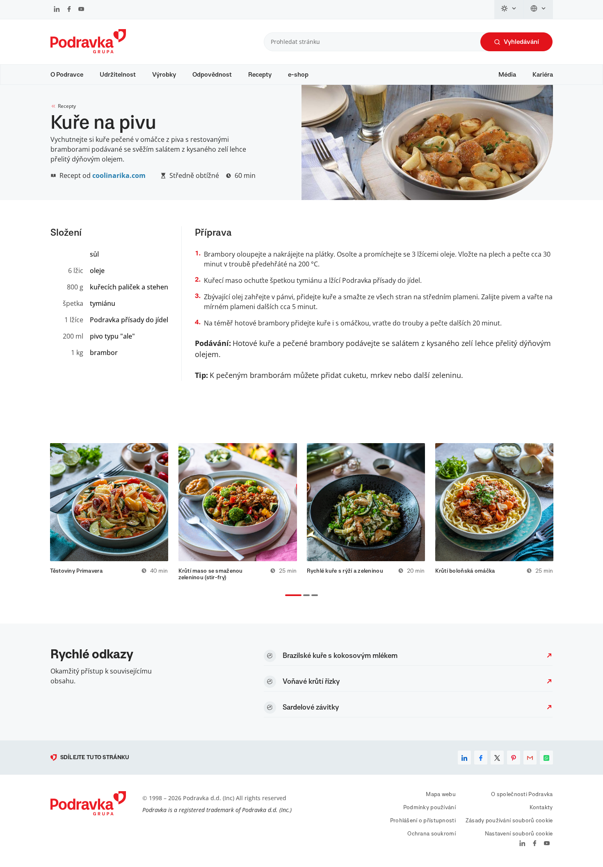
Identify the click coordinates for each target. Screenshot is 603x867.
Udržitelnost (118, 74)
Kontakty (541, 807)
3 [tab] (313, 596)
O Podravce (66, 74)
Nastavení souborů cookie (519, 834)
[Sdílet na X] (497, 758)
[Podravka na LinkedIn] (57, 10)
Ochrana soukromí (431, 834)
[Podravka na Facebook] (69, 10)
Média (507, 74)
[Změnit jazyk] (538, 9)
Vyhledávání (521, 42)
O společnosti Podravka (522, 794)
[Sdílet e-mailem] (530, 758)
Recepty (260, 74)
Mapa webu (441, 794)
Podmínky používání (429, 807)
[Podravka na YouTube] (81, 10)
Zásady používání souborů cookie (509, 821)
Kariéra (542, 74)
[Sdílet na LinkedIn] (464, 758)
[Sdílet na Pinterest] (513, 758)
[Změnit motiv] (509, 9)
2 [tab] (304, 596)
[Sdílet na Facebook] (480, 758)
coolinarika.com (119, 175)
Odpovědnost (212, 74)
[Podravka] (88, 51)
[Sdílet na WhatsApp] (546, 758)
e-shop (298, 74)
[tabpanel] (109, 512)
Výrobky (164, 74)
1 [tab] (286, 596)
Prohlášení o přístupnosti (423, 821)
